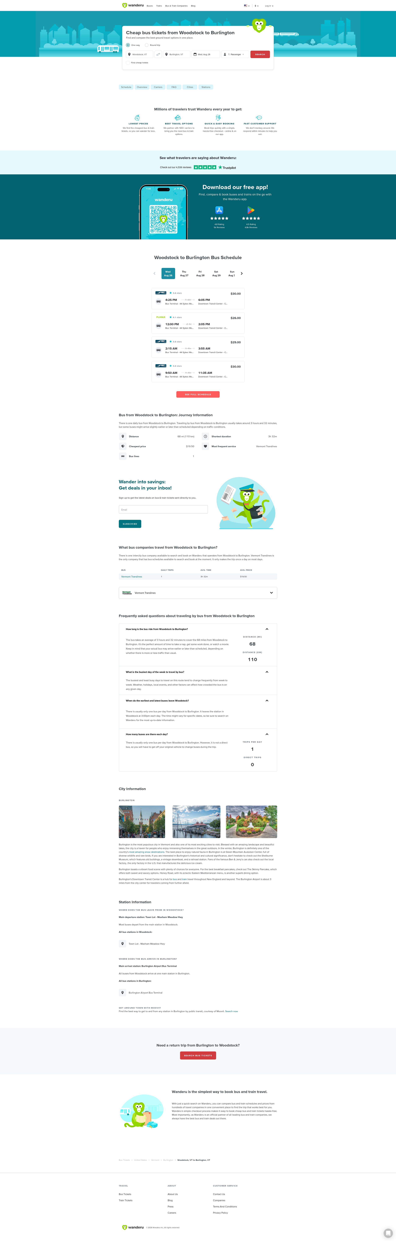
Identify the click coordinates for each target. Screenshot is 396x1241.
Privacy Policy (220, 1212)
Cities (190, 87)
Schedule (126, 87)
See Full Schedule (198, 394)
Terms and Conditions (225, 1206)
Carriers (158, 87)
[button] (247, 5)
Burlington (168, 1160)
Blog (193, 5)
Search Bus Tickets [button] (198, 1055)
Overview (142, 87)
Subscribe (130, 524)
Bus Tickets (124, 1160)
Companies (219, 1200)
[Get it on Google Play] (251, 210)
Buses (150, 5)
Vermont (155, 1160)
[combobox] (139, 54)
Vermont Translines (131, 576)
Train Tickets (125, 1200)
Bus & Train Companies (176, 5)
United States (140, 1160)
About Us (173, 1194)
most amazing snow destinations (146, 851)
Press (170, 1206)
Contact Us (219, 1194)
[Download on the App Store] (219, 210)
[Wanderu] (133, 5)
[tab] (135, 47)
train (184, 879)
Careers (172, 1212)
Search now (231, 1011)
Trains (159, 5)
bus (175, 879)
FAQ (174, 87)
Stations (206, 87)
